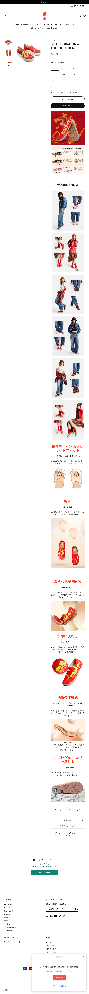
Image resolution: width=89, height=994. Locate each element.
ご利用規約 (8, 931)
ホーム (53, 40)
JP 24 (55, 68)
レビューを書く (44, 872)
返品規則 (7, 921)
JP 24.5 (64, 68)
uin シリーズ (59, 24)
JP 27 (63, 74)
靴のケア (7, 917)
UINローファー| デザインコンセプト (67, 810)
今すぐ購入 (67, 106)
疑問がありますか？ (67, 826)
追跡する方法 (8, 911)
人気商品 (15, 24)
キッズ (49, 24)
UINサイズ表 (68, 815)
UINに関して (50, 942)
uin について (71, 24)
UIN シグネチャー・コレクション (44, 28)
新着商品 (24, 24)
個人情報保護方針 (10, 927)
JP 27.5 (72, 74)
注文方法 (7, 908)
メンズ (42, 24)
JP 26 (55, 74)
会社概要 (7, 924)
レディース (34, 24)
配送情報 (67, 820)
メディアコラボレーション (54, 949)
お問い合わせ (50, 946)
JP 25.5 (73, 68)
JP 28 (55, 80)
